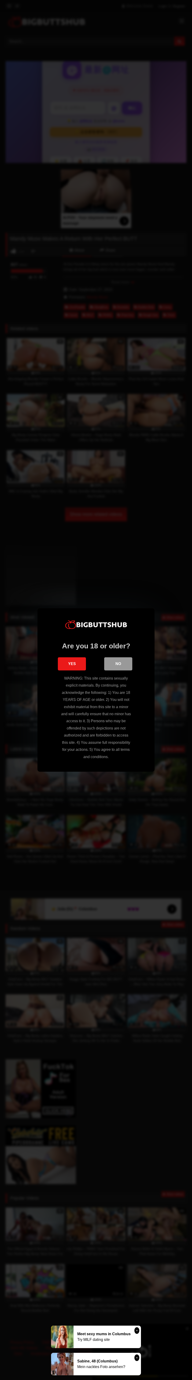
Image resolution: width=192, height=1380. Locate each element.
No (118, 664)
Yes (72, 664)
